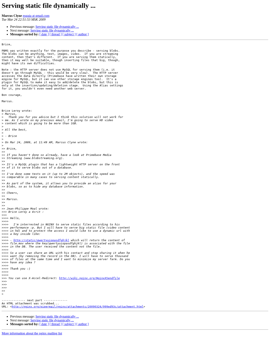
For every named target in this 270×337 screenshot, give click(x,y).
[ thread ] (56, 34)
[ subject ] (69, 34)
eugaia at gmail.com (36, 15)
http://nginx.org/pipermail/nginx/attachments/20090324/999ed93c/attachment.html (77, 306)
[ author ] (82, 34)
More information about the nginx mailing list (32, 333)
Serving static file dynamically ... (57, 26)
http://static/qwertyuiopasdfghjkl (41, 240)
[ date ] (44, 34)
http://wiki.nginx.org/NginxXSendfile (89, 278)
